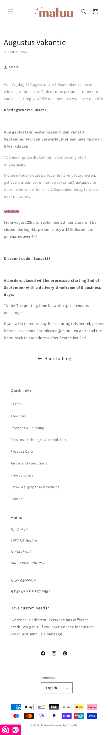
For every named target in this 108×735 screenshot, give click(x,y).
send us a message (45, 633)
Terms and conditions (28, 463)
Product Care (21, 451)
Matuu (45, 725)
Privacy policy (21, 475)
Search (16, 404)
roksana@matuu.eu (61, 330)
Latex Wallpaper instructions (35, 487)
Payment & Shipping (27, 427)
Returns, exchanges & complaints (38, 439)
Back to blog (58, 358)
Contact (17, 498)
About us (18, 416)
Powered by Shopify (64, 725)
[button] (10, 12)
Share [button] (14, 67)
